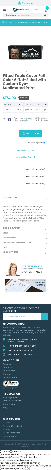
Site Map (7, 374)
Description (10, 197)
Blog (5, 407)
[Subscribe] (44, 316)
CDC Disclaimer (11, 228)
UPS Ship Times (10, 252)
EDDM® (6, 422)
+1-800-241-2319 (15, 346)
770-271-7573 (30, 346)
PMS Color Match (34, 169)
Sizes (5, 232)
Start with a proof (34, 142)
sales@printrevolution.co (20, 350)
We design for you (25, 150)
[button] (44, 51)
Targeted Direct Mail (12, 426)
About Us (7, 364)
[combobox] (25, 15)
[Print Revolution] (25, 10)
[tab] (25, 198)
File (27, 3)
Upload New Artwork (25, 157)
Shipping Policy (10, 397)
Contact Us (8, 367)
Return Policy (9, 404)
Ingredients (10, 237)
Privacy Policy (9, 370)
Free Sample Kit (10, 436)
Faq (5, 247)
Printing (6, 429)
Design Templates (11, 432)
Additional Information (17, 242)
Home (9, 22)
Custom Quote (10, 377)
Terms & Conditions (12, 400)
